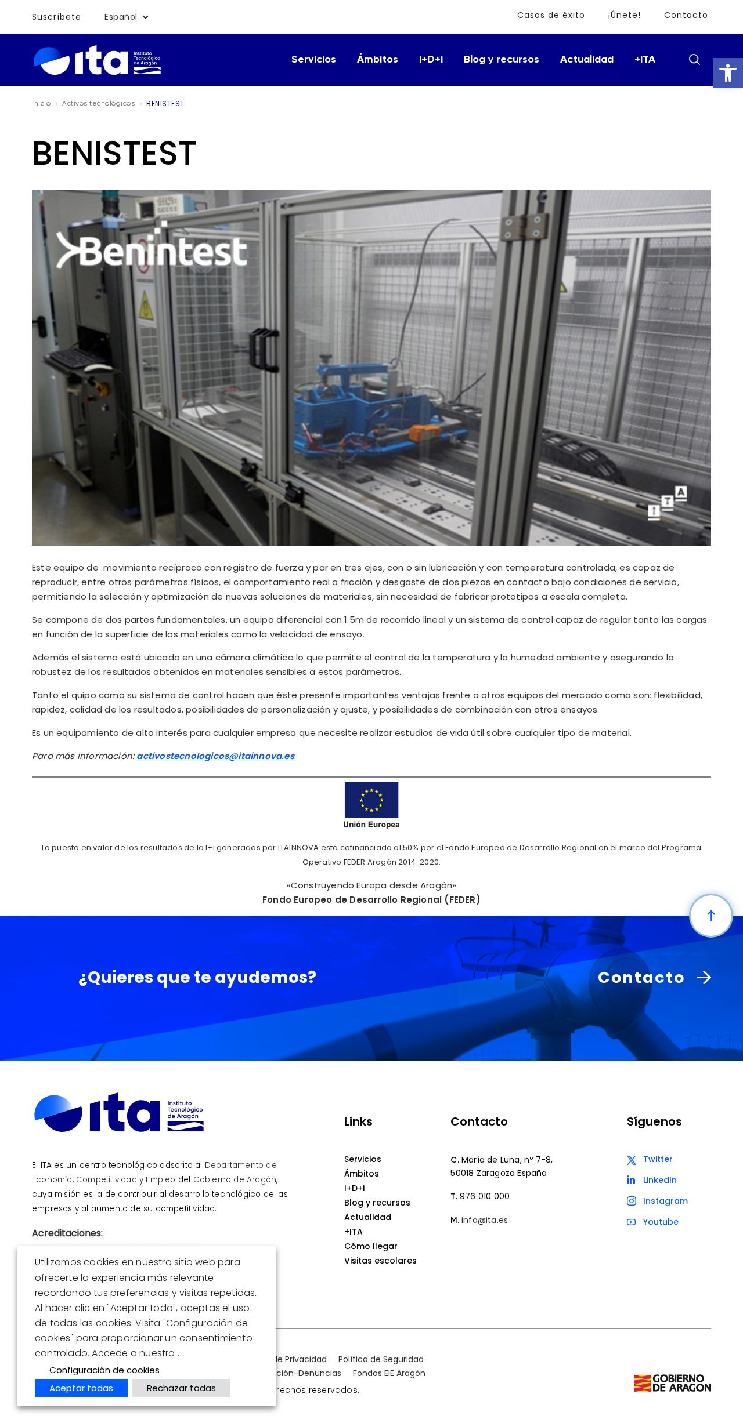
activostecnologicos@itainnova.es (215, 756)
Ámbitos (377, 60)
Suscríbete (56, 17)
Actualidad (587, 60)
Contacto (686, 15)
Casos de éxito (551, 15)
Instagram (665, 1201)
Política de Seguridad (381, 1359)
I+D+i (431, 60)
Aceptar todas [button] (81, 1388)
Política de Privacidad (283, 1359)
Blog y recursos (501, 60)
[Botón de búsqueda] (694, 59)
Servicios (313, 60)
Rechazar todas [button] (181, 1388)
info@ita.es (484, 1220)
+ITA (644, 60)
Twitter (658, 1159)
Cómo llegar (371, 1246)
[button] (728, 73)
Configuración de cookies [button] (104, 1370)
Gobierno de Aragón (235, 1179)
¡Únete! (624, 15)
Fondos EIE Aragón (389, 1373)
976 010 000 (485, 1196)
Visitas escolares (380, 1260)
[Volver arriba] (711, 916)
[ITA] (97, 74)
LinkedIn (660, 1180)
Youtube (661, 1222)
